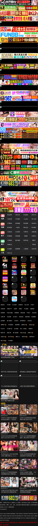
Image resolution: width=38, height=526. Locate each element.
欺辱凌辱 (9, 227)
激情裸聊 (17, 324)
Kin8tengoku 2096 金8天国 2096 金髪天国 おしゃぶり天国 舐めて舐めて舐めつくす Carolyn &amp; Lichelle (9, 456)
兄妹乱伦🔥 (3, 336)
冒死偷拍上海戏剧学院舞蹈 (28, 372)
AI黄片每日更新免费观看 (27, 386)
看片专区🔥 (11, 336)
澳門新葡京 (23, 320)
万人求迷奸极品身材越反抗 (9, 386)
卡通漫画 (9, 240)
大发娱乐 (16, 320)
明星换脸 (17, 236)
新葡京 (20, 308)
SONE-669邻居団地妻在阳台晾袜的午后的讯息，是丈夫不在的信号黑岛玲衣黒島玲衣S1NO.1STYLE (28, 456)
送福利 (15, 308)
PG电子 (32, 304)
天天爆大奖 (9, 328)
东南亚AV (34, 223)
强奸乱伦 (17, 215)
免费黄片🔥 (24, 324)
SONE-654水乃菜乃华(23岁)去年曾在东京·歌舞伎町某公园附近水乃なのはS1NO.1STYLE (9, 492)
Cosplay (26, 219)
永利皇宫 (29, 320)
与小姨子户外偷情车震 (26, 357)
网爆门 (34, 240)
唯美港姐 (26, 223)
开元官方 (3, 328)
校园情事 (17, 249)
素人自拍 (34, 219)
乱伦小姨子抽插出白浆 (8, 400)
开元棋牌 (14, 304)
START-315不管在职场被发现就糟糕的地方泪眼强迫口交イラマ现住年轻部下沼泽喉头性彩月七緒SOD (9, 474)
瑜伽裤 (26, 236)
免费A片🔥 (30, 332)
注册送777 (9, 308)
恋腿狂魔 (34, 232)
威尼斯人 (3, 304)
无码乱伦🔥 (31, 324)
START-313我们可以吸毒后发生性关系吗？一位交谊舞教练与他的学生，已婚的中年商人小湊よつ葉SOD (9, 420)
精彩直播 (23, 312)
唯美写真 (26, 240)
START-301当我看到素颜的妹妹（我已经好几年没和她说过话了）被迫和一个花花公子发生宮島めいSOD (28, 438)
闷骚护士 (34, 236)
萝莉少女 (34, 215)
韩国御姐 (17, 223)
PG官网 (9, 304)
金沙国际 (16, 328)
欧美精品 (26, 215)
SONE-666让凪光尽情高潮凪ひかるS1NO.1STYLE (9, 436)
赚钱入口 (18, 336)
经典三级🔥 (23, 332)
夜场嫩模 (33, 316)
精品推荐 (9, 215)
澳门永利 (27, 304)
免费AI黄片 (32, 336)
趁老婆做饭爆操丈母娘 (8, 357)
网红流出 (26, 227)
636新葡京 (10, 324)
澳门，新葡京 (23, 328)
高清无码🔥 (24, 336)
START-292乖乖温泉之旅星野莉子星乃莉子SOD (28, 418)
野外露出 (34, 227)
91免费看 (10, 340)
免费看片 (31, 328)
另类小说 (9, 253)
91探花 (18, 227)
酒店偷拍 (34, 312)
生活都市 (9, 249)
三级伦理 (9, 219)
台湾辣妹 (9, 223)
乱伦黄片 (15, 316)
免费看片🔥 (3, 324)
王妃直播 (9, 316)
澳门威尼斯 (15, 332)
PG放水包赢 (10, 312)
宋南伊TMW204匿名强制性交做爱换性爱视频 (28, 491)
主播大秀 (3, 316)
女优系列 (17, 232)
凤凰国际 (3, 312)
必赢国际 (32, 308)
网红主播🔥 (3, 340)
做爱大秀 (3, 332)
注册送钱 (3, 308)
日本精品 (17, 219)
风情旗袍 (9, 236)
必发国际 (3, 320)
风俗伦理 (34, 249)
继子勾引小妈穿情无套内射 (9, 372)
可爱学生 (26, 232)
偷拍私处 (21, 316)
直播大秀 (9, 332)
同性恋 (34, 244)
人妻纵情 (26, 249)
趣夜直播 (27, 316)
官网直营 (20, 304)
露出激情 (17, 240)
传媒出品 (9, 244)
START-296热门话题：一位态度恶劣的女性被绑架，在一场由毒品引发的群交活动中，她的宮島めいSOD (28, 474)
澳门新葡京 (9, 320)
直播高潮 (16, 312)
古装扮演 (9, 232)
